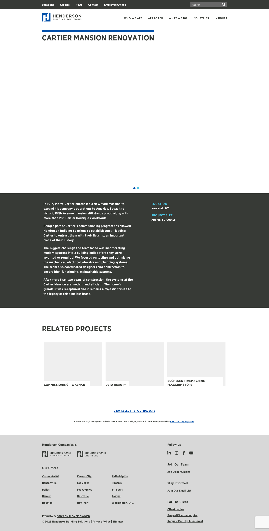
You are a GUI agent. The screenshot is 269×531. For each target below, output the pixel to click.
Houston (47, 502)
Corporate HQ (50, 476)
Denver (46, 496)
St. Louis (117, 489)
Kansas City (84, 476)
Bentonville (49, 482)
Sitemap (118, 521)
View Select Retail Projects (134, 410)
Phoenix (117, 482)
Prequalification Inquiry (182, 515)
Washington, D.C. (123, 502)
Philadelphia (120, 476)
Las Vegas (83, 482)
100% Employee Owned (73, 516)
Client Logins (175, 509)
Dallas (46, 489)
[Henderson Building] (56, 454)
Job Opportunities (178, 471)
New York (83, 502)
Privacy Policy (101, 521)
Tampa (116, 496)
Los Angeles (84, 489)
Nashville (83, 496)
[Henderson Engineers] (91, 454)
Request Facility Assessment (185, 521)
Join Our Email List (179, 490)
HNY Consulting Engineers (182, 421)
